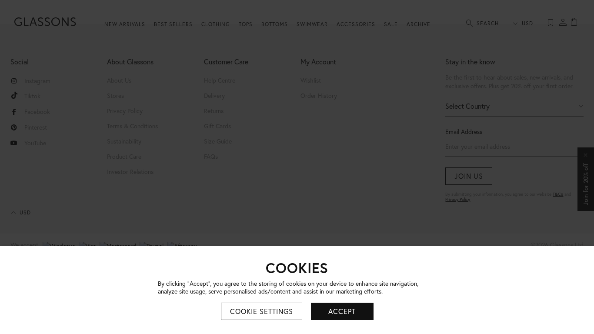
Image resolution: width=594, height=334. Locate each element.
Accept (342, 311)
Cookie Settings (261, 311)
